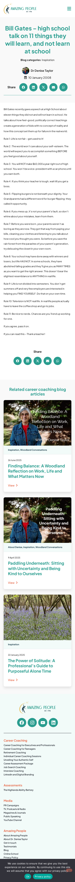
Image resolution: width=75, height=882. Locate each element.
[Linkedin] (53, 722)
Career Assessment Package (18, 763)
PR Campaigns (11, 805)
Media (8, 801)
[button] (23, 87)
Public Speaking (12, 816)
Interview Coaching (14, 771)
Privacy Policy (11, 857)
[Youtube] (42, 722)
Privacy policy (43, 876)
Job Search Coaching (15, 767)
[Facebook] (21, 722)
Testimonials (10, 846)
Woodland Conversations (33, 450)
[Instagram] (32, 722)
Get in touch (10, 842)
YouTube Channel (13, 820)
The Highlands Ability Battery (18, 790)
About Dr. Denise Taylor (16, 839)
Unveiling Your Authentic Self (18, 759)
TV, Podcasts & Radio (15, 809)
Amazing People (15, 831)
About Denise (15, 547)
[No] (69, 870)
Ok (27, 876)
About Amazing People (15, 835)
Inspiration (48, 59)
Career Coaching (15, 740)
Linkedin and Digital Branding (19, 774)
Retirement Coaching (15, 752)
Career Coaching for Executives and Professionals (29, 745)
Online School (11, 853)
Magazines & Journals (15, 812)
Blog (6, 850)
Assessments (13, 785)
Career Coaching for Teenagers (19, 748)
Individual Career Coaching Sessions (22, 756)
